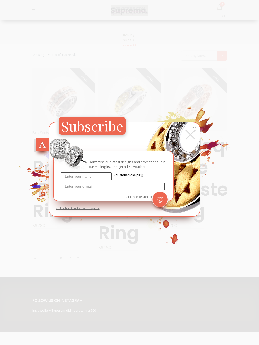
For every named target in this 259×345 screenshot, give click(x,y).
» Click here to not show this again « (78, 208)
